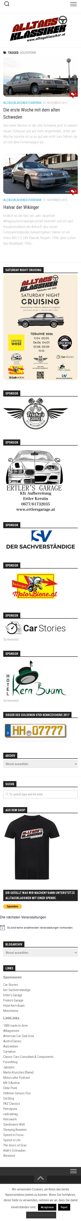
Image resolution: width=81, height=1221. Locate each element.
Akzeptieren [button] (47, 1207)
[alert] (40, 927)
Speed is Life (12, 1140)
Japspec (9, 1067)
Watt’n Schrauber (14, 1150)
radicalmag (10, 1114)
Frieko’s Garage (13, 1000)
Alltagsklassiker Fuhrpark (22, 103)
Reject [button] (64, 1207)
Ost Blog (8, 1098)
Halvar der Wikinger (21, 207)
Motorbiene (10, 1011)
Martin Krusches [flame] (18, 1072)
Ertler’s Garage (12, 995)
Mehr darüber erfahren (41, 1215)
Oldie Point (10, 1088)
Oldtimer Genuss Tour (17, 1093)
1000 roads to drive (15, 1026)
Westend (9, 1156)
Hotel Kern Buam (14, 1006)
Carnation (9, 1052)
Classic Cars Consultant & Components (28, 1057)
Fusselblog (10, 1062)
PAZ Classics (11, 1104)
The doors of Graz (15, 1145)
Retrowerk (10, 1119)
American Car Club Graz (18, 1036)
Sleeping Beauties (15, 1130)
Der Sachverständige (16, 990)
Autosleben (10, 1046)
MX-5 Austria (11, 1083)
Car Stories (10, 985)
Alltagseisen (11, 1031)
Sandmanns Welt (14, 1124)
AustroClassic (12, 1041)
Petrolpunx (10, 1109)
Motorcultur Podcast (16, 1078)
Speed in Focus (13, 1135)
